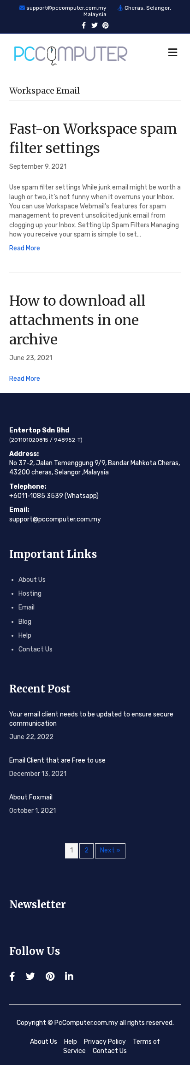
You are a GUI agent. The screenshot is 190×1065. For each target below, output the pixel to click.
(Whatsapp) (82, 496)
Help (24, 635)
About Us (32, 580)
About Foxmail (31, 797)
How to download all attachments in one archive (77, 320)
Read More (24, 248)
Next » (110, 850)
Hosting (30, 594)
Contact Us (35, 649)
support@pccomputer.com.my (66, 8)
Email (26, 607)
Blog (24, 622)
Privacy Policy (105, 1042)
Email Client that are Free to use (57, 760)
